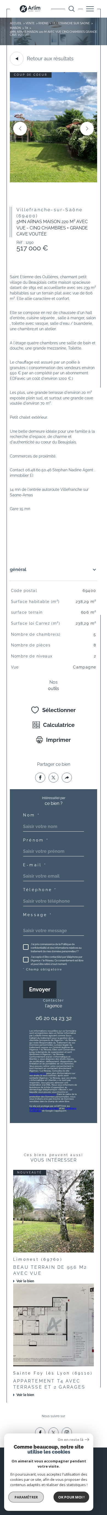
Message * (37, 915)
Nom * (31, 815)
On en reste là (70, 1440)
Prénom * (36, 840)
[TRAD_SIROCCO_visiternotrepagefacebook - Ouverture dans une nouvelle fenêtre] (40, 1432)
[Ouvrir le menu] (90, 9)
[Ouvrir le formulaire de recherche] (71, 9)
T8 (26, 27)
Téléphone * (40, 890)
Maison (15, 27)
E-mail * (35, 865)
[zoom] (53, 181)
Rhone (43, 23)
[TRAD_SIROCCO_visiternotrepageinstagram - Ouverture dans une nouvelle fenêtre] (67, 1432)
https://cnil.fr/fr (37, 1073)
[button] (87, 129)
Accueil (16, 23)
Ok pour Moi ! (71, 1497)
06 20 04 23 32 (54, 1018)
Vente (30, 23)
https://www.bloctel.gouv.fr (42, 1094)
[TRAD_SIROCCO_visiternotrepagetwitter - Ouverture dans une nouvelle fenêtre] (54, 1432)
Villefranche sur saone (71, 23)
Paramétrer (26, 1497)
